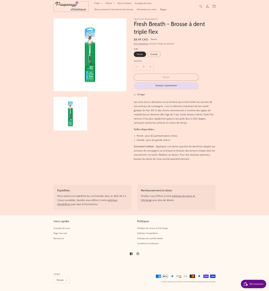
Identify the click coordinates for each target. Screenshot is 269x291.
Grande (154, 54)
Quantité (138, 61)
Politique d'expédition (147, 233)
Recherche (59, 238)
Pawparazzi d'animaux (175, 282)
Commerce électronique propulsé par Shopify (199, 282)
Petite (140, 54)
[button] (98, 3)
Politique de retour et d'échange (152, 228)
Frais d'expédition (141, 44)
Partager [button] (141, 94)
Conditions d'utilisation (148, 243)
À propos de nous (62, 228)
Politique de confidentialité (150, 238)
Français (60, 280)
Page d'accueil (60, 233)
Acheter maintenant (166, 85)
